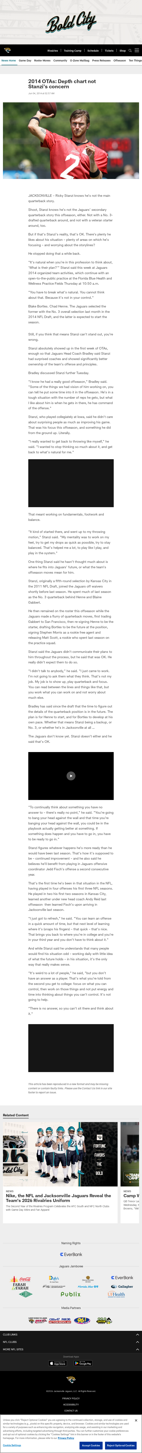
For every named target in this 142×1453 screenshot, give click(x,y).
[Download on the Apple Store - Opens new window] (58, 1363)
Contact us (71, 1410)
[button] (71, 483)
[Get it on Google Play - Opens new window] (83, 1365)
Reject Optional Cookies (121, 1445)
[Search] (130, 50)
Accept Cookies (91, 1445)
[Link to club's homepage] (7, 49)
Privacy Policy (71, 1398)
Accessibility (71, 1404)
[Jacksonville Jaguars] (71, 1380)
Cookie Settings (12, 1445)
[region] (71, 1434)
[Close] (136, 1420)
